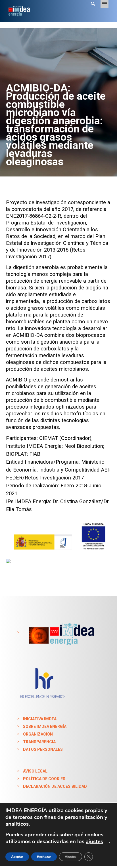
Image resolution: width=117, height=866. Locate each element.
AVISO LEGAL (35, 771)
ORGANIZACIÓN (38, 734)
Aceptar (17, 856)
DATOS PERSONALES (43, 749)
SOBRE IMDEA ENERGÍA (44, 726)
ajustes (94, 841)
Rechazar (44, 856)
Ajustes (70, 856)
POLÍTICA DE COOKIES (44, 778)
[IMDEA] (60, 632)
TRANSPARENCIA (39, 742)
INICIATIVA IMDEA (40, 719)
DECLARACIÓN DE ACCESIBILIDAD (55, 786)
